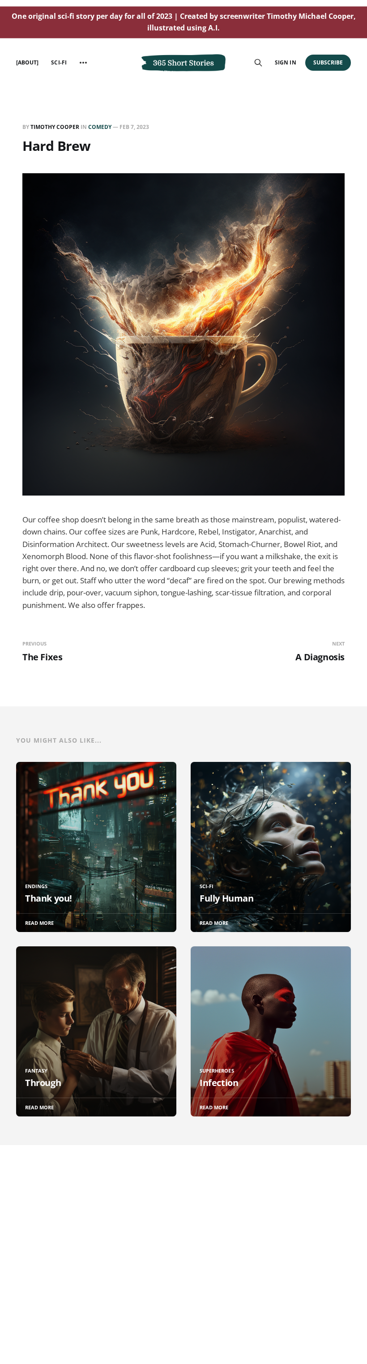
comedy (99, 127)
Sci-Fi (58, 62)
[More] (83, 62)
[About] (27, 62)
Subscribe (328, 62)
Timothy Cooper (54, 127)
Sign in (285, 62)
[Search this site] (258, 62)
